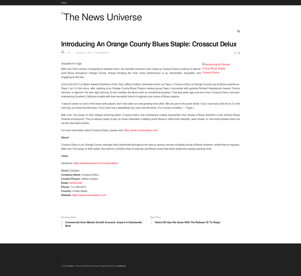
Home (63, 2)
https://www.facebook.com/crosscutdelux (95, 163)
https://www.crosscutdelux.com (141, 130)
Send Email (75, 183)
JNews (71, 265)
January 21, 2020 (84, 52)
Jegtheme (121, 265)
